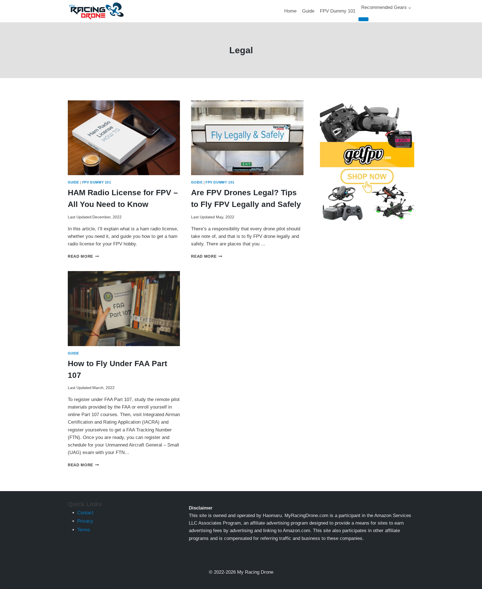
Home (290, 11)
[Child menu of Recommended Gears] (363, 19)
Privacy (85, 521)
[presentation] (124, 137)
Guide (308, 11)
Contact (85, 512)
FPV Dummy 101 (337, 11)
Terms (83, 529)
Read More (83, 256)
